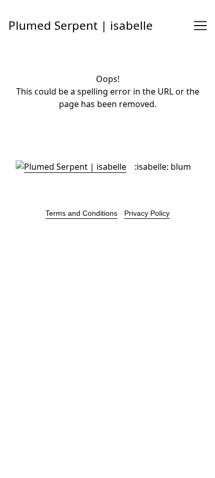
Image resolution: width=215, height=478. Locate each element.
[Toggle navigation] (200, 25)
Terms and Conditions (81, 213)
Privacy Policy (147, 213)
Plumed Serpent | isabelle (80, 25)
